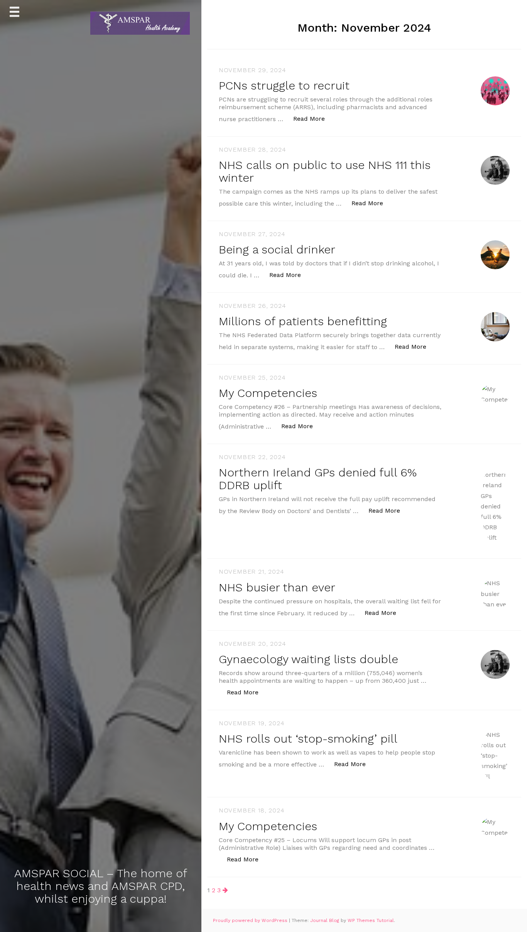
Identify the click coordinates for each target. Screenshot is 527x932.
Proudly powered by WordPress (251, 920)
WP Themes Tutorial (371, 920)
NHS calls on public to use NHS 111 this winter (325, 171)
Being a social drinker (277, 249)
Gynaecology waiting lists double (308, 659)
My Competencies (268, 393)
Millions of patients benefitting (303, 321)
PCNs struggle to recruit (284, 85)
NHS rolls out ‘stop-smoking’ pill (308, 738)
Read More (313, 118)
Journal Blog (325, 920)
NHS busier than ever (277, 587)
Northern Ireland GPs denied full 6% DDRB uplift (318, 479)
